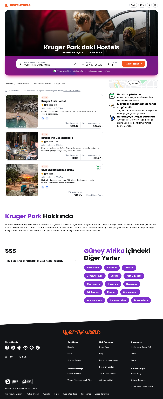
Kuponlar (47, 394)
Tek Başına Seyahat (108, 373)
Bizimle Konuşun (74, 373)
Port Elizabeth (134, 276)
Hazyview (113, 284)
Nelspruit (112, 267)
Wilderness (93, 292)
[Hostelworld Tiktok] (38, 348)
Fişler (57, 394)
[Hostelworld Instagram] (19, 348)
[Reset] (75, 64)
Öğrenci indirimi (106, 380)
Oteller (70, 354)
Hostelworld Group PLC (141, 347)
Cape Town (93, 267)
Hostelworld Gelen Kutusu (142, 387)
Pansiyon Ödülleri (106, 367)
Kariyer (134, 360)
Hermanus (131, 284)
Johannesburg (95, 276)
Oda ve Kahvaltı (74, 360)
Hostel (44, 97)
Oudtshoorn (93, 284)
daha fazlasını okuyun (71, 91)
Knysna (111, 292)
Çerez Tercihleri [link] (102, 394)
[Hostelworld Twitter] (13, 348)
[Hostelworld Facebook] (7, 348)
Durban (114, 276)
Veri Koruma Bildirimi (13, 394)
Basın (133, 354)
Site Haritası (86, 394)
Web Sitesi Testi (70, 394)
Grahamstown (94, 300)
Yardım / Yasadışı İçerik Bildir (79, 380)
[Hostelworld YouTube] (25, 348)
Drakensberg (141, 300)
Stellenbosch (130, 292)
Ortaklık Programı (138, 380)
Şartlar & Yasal (32, 394)
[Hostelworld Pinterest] (32, 348)
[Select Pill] (149, 5)
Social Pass (104, 347)
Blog (101, 354)
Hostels (70, 347)
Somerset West (118, 300)
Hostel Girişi (136, 373)
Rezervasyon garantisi (108, 360)
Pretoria (129, 267)
